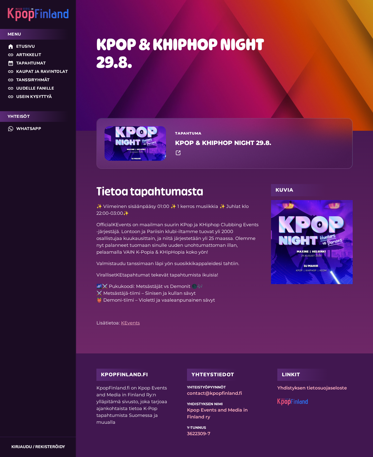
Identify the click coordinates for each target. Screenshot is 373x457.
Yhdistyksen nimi (205, 404)
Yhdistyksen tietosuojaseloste (312, 388)
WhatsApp (28, 129)
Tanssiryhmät (33, 80)
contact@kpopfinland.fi (214, 393)
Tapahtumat (31, 63)
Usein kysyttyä (34, 97)
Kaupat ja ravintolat (42, 71)
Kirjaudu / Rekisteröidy (38, 447)
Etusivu (25, 46)
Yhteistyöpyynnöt (206, 387)
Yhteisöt (19, 116)
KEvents (130, 323)
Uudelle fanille (35, 88)
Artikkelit (28, 55)
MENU (14, 34)
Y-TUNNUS (196, 427)
